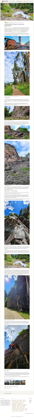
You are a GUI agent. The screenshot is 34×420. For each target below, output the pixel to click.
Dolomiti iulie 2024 (14, 406)
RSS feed (32, 413)
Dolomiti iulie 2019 (19, 404)
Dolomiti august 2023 (20, 403)
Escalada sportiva (11, 386)
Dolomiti (7, 386)
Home (8, 22)
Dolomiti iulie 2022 (19, 405)
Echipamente (18, 406)
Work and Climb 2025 (15, 386)
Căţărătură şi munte (12, 22)
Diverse (30, 402)
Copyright (26, 413)
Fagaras (18, 407)
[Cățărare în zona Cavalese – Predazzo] (17, 11)
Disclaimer (29, 413)
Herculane (21, 407)
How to (23, 407)
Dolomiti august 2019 (14, 403)
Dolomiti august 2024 (14, 404)
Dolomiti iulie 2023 (24, 405)
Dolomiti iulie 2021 (14, 405)
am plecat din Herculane (10, 27)
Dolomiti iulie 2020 (24, 404)
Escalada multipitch (23, 406)
